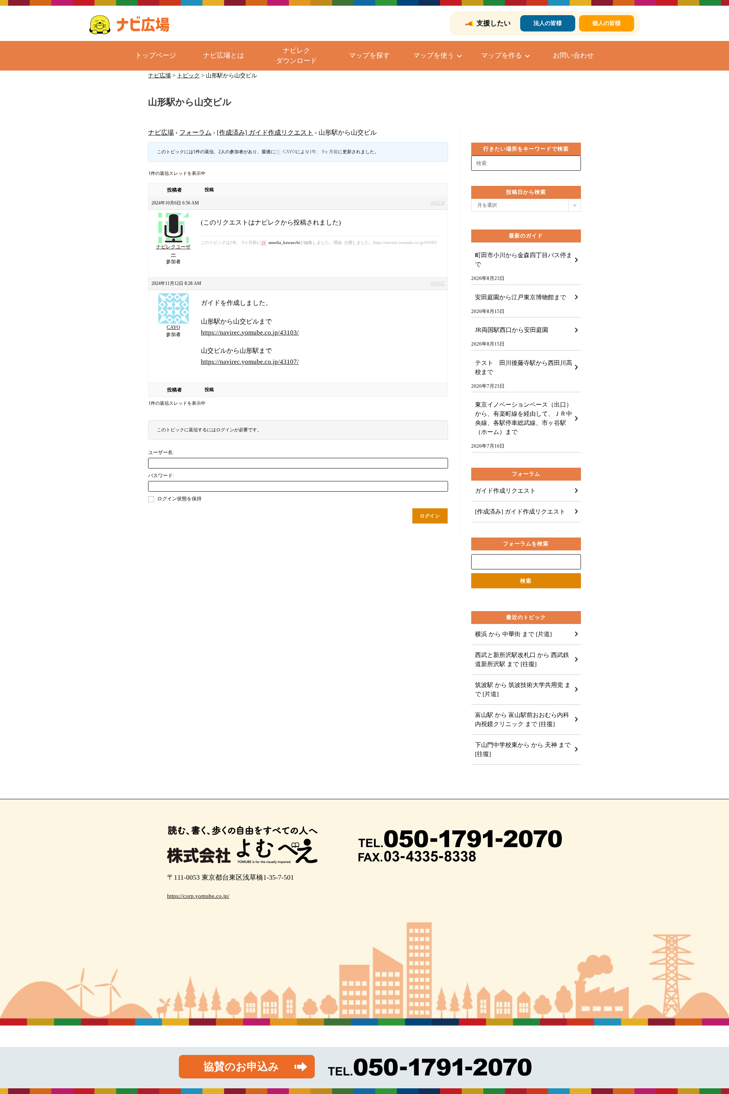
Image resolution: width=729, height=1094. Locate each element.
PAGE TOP (706, 1054)
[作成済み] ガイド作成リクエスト (265, 132)
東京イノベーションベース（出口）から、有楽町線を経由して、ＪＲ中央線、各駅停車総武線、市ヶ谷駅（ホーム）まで (523, 418)
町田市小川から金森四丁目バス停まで (523, 259)
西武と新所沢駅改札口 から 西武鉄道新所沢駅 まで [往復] (522, 659)
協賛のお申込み (241, 1066)
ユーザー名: (161, 452)
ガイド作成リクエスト (505, 490)
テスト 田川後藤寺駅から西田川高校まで (523, 367)
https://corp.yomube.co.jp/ (198, 896)
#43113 (438, 283)
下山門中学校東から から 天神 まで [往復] (523, 749)
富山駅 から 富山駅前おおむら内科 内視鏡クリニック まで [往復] (525, 719)
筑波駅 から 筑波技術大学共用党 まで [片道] (523, 689)
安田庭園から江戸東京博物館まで (520, 297)
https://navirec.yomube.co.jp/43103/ (250, 332)
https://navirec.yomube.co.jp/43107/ (250, 361)
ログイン (430, 516)
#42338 (438, 203)
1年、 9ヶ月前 (323, 151)
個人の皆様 (606, 23)
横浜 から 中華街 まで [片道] (513, 634)
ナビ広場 (161, 132)
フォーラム (195, 132)
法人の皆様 (547, 23)
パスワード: (161, 475)
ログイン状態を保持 (179, 498)
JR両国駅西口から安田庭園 (511, 330)
